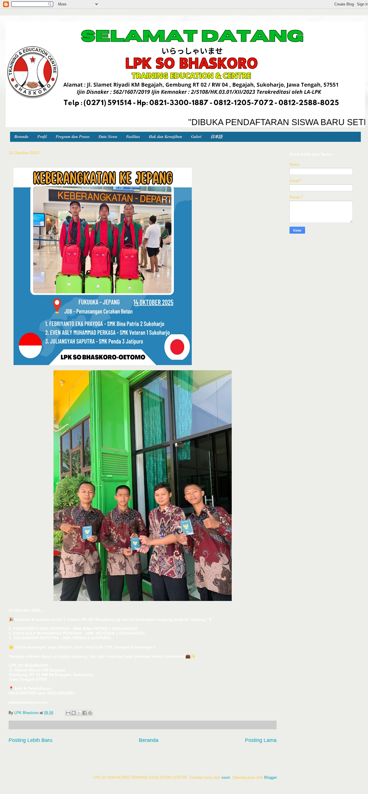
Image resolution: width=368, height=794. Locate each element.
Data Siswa (108, 137)
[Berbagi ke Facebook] (84, 713)
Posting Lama (261, 740)
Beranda (21, 137)
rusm (226, 777)
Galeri (196, 137)
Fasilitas (133, 137)
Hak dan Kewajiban (165, 137)
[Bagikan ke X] (79, 713)
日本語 (216, 137)
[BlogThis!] (73, 713)
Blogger (270, 777)
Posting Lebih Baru (30, 740)
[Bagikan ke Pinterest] (90, 713)
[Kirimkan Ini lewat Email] (68, 713)
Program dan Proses (73, 137)
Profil (42, 137)
